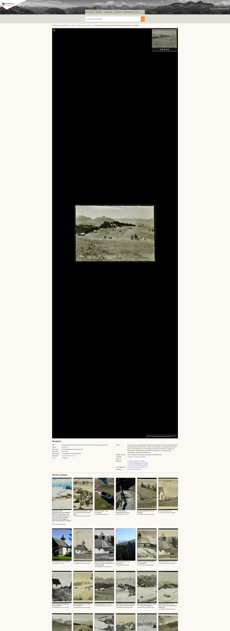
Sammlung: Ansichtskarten (84, 25)
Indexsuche (99, 12)
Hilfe (137, 12)
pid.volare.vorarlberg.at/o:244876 (136, 457)
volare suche (90, 12)
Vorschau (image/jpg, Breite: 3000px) (138, 463)
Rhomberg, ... (65, 447)
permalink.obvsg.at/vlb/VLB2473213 (137, 467)
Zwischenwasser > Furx (69, 456)
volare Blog (118, 12)
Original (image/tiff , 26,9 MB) (136, 461)
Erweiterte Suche (129, 12)
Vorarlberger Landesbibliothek (60, 25)
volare (72, 25)
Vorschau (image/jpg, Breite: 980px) (138, 465)
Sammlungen (108, 12)
